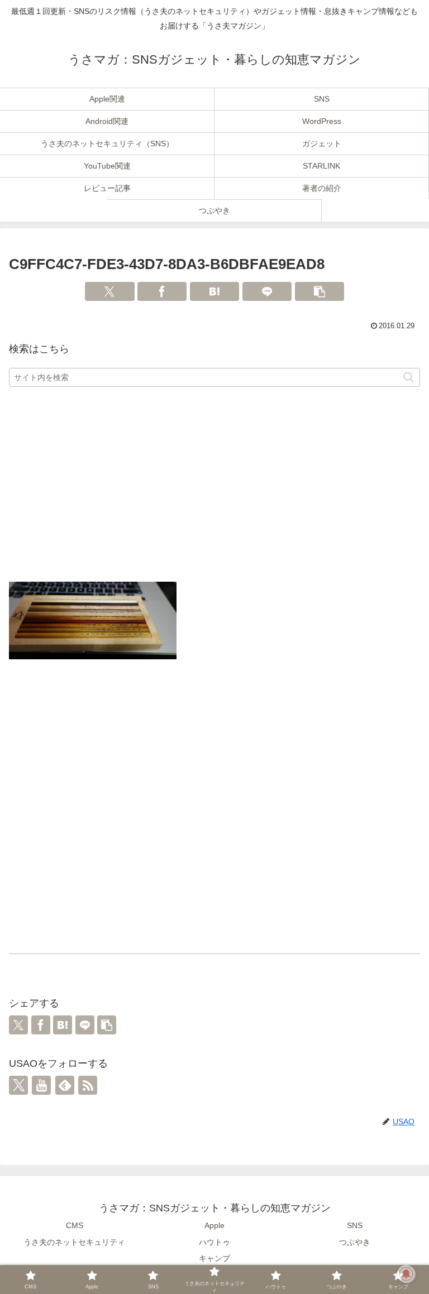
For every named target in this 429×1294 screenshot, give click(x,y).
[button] (319, 291)
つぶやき (354, 1242)
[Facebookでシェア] (162, 291)
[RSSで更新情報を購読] (87, 1085)
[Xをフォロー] (18, 1085)
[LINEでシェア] (267, 291)
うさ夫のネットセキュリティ (74, 1242)
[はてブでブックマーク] (214, 291)
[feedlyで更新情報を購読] (64, 1085)
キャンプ (214, 1258)
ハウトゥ (214, 1242)
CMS (74, 1225)
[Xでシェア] (109, 291)
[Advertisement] (214, 485)
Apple (214, 1225)
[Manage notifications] (406, 1274)
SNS (355, 1225)
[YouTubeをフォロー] (41, 1085)
